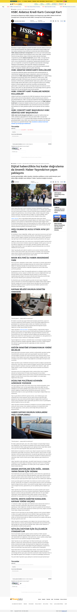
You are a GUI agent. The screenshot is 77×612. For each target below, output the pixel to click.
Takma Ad (13, 128)
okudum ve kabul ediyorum (23, 144)
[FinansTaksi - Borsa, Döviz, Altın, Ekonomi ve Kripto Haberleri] (16, 599)
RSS (12, 610)
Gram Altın (61, 3)
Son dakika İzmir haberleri (17, 603)
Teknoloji (34, 1)
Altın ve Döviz (45, 603)
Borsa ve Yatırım (49, 1)
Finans (51, 603)
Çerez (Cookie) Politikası (58, 603)
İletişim (61, 1)
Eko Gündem (42, 1)
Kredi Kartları (19, 9)
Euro (42, 3)
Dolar (36, 3)
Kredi (38, 1)
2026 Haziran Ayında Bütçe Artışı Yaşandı (59, 194)
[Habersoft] (64, 610)
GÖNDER (49, 144)
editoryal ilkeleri (24, 329)
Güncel (25, 1)
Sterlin (48, 3)
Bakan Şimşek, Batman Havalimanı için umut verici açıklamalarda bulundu (59, 227)
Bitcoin (55, 3)
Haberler (29, 1)
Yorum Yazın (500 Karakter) (16, 134)
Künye (57, 1)
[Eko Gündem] (59, 187)
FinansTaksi (14, 9)
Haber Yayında (14, 218)
